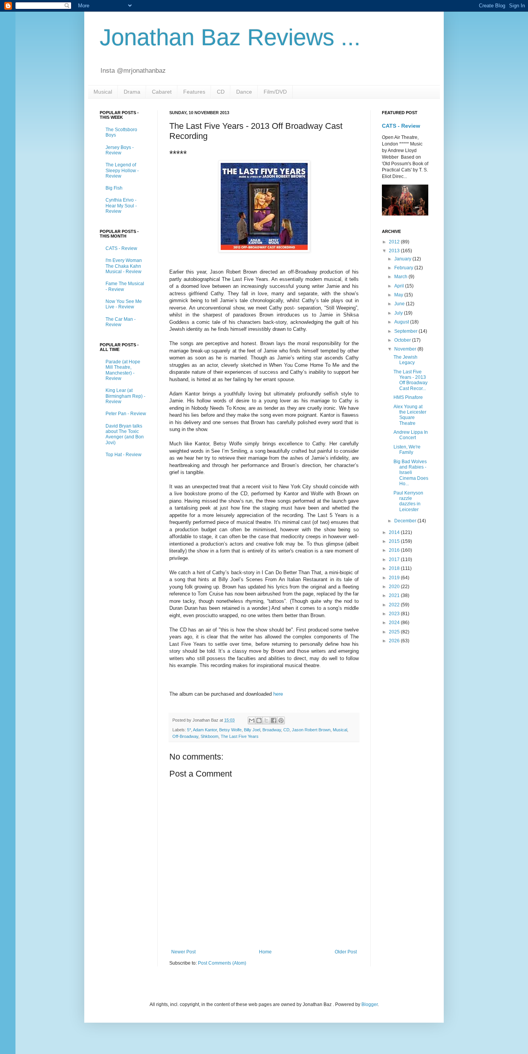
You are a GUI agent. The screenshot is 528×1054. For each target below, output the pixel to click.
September (406, 331)
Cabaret (162, 92)
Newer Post (183, 952)
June (400, 303)
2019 (395, 577)
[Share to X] (266, 720)
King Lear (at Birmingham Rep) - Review (125, 396)
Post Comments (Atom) (222, 963)
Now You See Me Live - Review (124, 304)
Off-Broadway (185, 736)
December (405, 521)
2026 (395, 640)
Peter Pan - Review (126, 413)
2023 (395, 613)
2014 (395, 532)
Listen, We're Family (407, 449)
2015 (395, 541)
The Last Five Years (240, 736)
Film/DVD (275, 92)
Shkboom (209, 736)
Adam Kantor (205, 729)
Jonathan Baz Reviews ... (230, 37)
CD (221, 92)
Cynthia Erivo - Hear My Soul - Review (121, 205)
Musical (103, 92)
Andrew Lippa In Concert (410, 434)
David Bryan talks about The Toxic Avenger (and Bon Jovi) (125, 434)
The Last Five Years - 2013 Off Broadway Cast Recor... (410, 380)
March (401, 276)
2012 (395, 242)
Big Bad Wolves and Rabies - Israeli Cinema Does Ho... (410, 473)
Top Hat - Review (123, 454)
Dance (244, 92)
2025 (395, 632)
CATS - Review (121, 248)
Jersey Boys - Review (120, 150)
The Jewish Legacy (405, 359)
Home (265, 952)
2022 (395, 604)
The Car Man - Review (121, 322)
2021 (395, 595)
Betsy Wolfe (230, 729)
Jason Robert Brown (311, 729)
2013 (395, 250)
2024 (395, 622)
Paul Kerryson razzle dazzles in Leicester (408, 501)
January (403, 259)
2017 (395, 559)
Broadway (271, 729)
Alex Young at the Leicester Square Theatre (409, 415)
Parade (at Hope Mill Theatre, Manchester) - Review (123, 370)
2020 (395, 586)
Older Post (346, 952)
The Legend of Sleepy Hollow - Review (122, 170)
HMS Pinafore (408, 397)
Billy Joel (252, 729)
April (399, 286)
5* (189, 729)
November (405, 349)
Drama (132, 92)
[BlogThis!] (259, 720)
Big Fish (114, 188)
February (404, 267)
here (278, 694)
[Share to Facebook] (274, 720)
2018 (395, 568)
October (403, 340)
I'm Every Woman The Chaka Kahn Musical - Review (124, 266)
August (402, 322)
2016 (395, 550)
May (399, 295)
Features (194, 92)
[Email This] (251, 720)
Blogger (369, 1004)
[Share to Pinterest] (281, 720)
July (399, 313)
